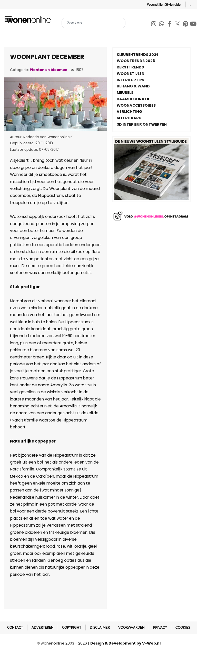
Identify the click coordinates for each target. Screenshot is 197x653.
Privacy (160, 627)
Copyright (71, 627)
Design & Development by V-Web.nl (125, 643)
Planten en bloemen (48, 69)
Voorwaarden (131, 627)
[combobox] (93, 23)
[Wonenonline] (29, 19)
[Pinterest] (186, 24)
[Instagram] (154, 24)
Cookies (182, 627)
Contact (15, 627)
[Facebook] (170, 24)
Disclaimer (100, 627)
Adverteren (43, 627)
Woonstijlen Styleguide (164, 4)
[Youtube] (193, 24)
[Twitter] (178, 24)
